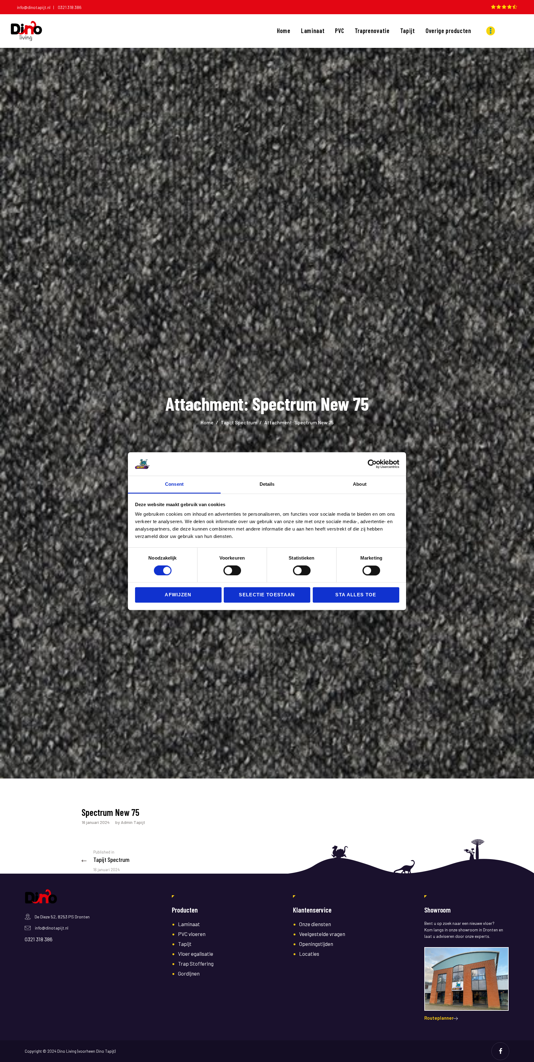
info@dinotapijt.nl (51, 927)
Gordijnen (189, 973)
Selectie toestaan (267, 595)
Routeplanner (439, 1018)
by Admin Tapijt (130, 822)
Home (207, 422)
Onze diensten (315, 924)
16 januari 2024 (96, 822)
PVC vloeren (192, 934)
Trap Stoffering (196, 963)
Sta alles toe (355, 595)
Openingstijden (316, 944)
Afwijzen (178, 595)
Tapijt (185, 944)
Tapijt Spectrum (239, 422)
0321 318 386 (70, 7)
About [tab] (360, 484)
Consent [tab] (174, 484)
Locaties (309, 954)
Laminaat (189, 924)
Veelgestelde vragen (322, 934)
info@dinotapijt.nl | (37, 7)
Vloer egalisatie (195, 954)
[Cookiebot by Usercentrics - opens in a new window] (372, 463)
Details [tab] (267, 484)
